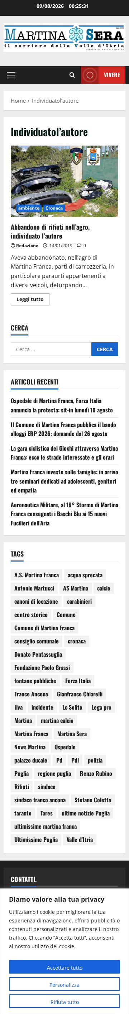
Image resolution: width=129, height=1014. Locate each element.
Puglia (21, 773)
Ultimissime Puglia (36, 839)
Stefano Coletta (93, 799)
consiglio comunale (36, 641)
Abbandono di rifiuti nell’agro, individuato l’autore (64, 181)
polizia (95, 760)
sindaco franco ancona (40, 799)
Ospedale (65, 747)
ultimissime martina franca (45, 826)
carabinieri (79, 601)
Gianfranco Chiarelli (79, 694)
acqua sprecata (85, 574)
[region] (64, 951)
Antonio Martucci (34, 588)
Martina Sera (72, 733)
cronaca (77, 641)
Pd (59, 760)
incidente (42, 707)
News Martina (30, 747)
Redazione (27, 246)
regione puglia (54, 773)
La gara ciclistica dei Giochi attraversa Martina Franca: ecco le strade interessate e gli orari (64, 453)
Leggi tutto (32, 298)
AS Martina (75, 588)
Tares (46, 813)
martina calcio (57, 720)
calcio (103, 588)
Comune (66, 614)
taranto (23, 813)
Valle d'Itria (80, 839)
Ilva (18, 707)
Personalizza (64, 984)
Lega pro (101, 707)
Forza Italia (78, 680)
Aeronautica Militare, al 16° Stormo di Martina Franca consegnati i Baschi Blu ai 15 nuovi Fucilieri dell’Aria (64, 513)
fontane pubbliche (35, 680)
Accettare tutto (64, 967)
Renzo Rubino (96, 773)
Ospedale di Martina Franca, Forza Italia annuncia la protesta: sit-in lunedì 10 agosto (62, 405)
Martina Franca (31, 733)
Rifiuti (21, 786)
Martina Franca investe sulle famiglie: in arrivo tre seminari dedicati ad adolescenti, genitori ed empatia (64, 480)
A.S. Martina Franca (36, 574)
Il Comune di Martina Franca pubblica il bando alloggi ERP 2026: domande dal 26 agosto (63, 429)
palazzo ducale (30, 760)
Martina (23, 720)
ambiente (28, 208)
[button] (11, 74)
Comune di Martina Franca (44, 627)
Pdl (75, 760)
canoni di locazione (36, 601)
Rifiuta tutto (65, 1002)
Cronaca (54, 208)
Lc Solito (72, 707)
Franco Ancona (31, 694)
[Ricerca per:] (51, 349)
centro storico (31, 614)
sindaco (47, 786)
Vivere (112, 74)
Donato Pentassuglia (38, 654)
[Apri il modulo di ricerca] (72, 75)
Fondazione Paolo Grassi (42, 667)
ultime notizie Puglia (86, 813)
